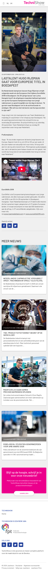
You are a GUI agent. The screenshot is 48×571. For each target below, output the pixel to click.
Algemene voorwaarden (32, 565)
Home (4, 514)
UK (11, 3)
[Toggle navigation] (3, 3)
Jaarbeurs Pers (36, 568)
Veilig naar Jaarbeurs (23, 568)
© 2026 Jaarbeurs (8, 565)
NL (8, 3)
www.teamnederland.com (13, 214)
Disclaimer (19, 565)
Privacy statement (8, 568)
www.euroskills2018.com (35, 214)
